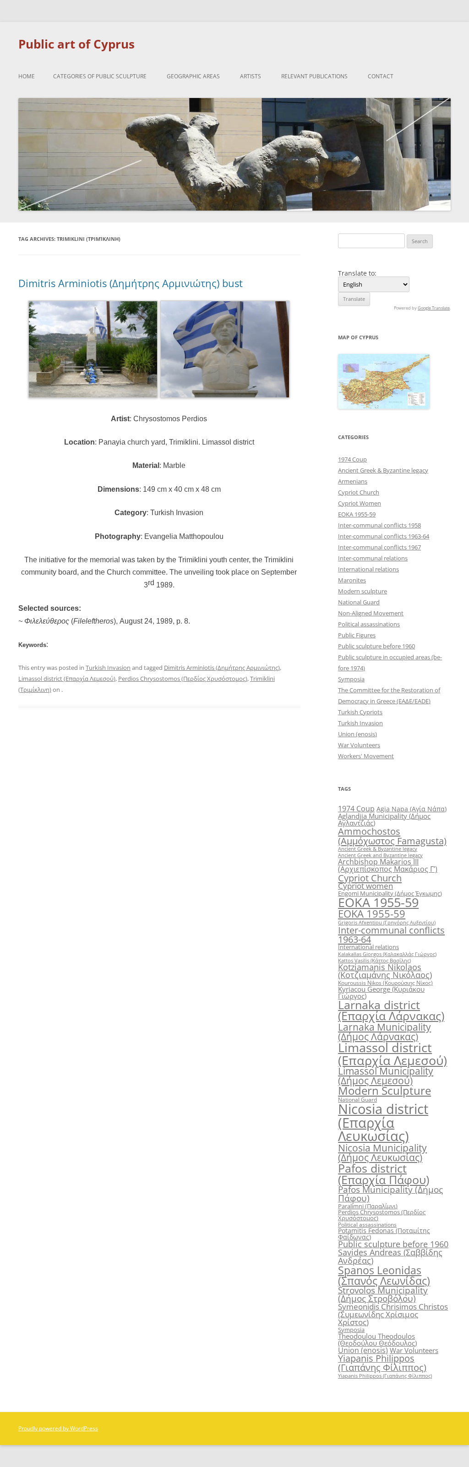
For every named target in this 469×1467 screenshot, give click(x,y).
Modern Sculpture (384, 1090)
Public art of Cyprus (76, 44)
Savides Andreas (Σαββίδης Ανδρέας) (390, 1256)
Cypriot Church (358, 492)
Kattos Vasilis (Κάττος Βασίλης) (374, 960)
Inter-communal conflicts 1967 (379, 547)
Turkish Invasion (108, 667)
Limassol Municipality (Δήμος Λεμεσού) (385, 1076)
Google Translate (434, 308)
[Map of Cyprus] (384, 406)
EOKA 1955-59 (357, 514)
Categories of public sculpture (100, 76)
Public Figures (357, 635)
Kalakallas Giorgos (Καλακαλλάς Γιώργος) (387, 954)
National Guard (359, 602)
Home (26, 76)
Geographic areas (193, 76)
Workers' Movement (366, 756)
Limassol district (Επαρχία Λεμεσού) (66, 678)
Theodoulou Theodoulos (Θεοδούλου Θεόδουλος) (377, 1339)
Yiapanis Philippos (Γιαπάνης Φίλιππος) (382, 1363)
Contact (380, 76)
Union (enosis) (357, 734)
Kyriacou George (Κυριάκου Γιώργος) (381, 992)
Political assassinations (369, 624)
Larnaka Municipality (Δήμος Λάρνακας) (384, 1031)
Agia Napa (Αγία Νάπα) (411, 808)
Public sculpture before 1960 (376, 646)
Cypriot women (365, 885)
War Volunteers (359, 745)
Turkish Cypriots (360, 712)
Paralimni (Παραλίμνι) (368, 1206)
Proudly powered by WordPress (58, 1428)
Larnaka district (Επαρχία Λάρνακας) (391, 1010)
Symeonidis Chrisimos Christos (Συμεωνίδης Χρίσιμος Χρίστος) (393, 1314)
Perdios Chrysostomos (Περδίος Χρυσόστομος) (182, 678)
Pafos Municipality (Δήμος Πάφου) (390, 1194)
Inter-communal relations (373, 558)
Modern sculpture (362, 591)
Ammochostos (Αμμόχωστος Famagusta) (392, 836)
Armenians (352, 481)
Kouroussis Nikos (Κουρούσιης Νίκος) (385, 983)
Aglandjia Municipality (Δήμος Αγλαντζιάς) (384, 819)
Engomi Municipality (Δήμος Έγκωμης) (390, 893)
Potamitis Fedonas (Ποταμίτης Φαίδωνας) (384, 1233)
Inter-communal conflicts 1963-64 (383, 536)
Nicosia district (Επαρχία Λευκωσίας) (383, 1122)
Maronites (352, 580)
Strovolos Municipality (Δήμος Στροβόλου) (383, 1294)
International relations (368, 569)
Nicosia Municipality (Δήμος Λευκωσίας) (382, 1152)
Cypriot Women (359, 503)
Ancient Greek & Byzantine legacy (383, 470)
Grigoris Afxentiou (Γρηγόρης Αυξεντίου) (387, 922)
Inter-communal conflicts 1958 (379, 525)
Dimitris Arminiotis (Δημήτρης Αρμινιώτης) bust (130, 283)
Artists (250, 76)
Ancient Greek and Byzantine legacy (380, 855)
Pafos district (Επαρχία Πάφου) (383, 1173)
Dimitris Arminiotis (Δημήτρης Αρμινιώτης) (222, 667)
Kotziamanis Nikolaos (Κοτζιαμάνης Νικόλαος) (385, 971)
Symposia (351, 679)
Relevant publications (314, 76)
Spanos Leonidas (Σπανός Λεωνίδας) (384, 1275)
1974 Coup (352, 459)
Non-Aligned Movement (371, 613)
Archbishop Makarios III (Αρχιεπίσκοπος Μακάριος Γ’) (387, 865)
